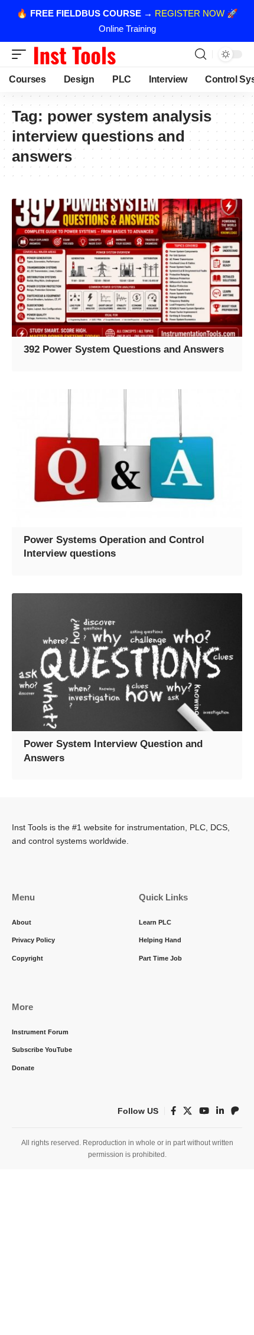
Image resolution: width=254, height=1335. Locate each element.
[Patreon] (235, 1111)
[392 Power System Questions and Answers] (127, 268)
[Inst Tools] (74, 54)
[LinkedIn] (220, 1111)
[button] (22, 54)
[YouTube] (204, 1111)
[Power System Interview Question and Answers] (127, 662)
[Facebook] (173, 1111)
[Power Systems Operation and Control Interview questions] (127, 458)
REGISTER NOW (189, 13)
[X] (187, 1111)
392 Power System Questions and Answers (124, 349)
